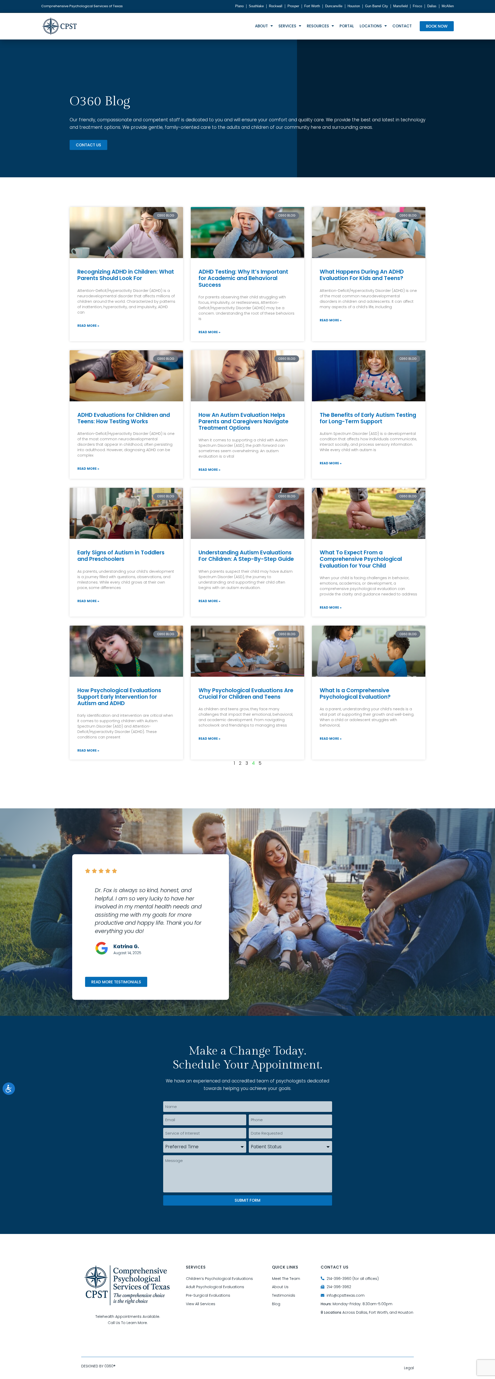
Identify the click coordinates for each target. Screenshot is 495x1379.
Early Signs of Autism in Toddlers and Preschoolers (120, 556)
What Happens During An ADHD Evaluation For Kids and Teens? (362, 275)
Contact (402, 26)
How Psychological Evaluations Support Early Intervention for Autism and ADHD (119, 697)
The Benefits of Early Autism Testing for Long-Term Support (368, 418)
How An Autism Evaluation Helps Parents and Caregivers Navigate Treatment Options (243, 421)
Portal (347, 26)
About (261, 26)
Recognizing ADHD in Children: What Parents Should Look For (125, 275)
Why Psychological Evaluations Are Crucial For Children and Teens (246, 693)
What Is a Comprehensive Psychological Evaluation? (355, 693)
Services (287, 26)
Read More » (88, 325)
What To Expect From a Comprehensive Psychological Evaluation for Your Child (361, 559)
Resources (318, 26)
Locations (371, 26)
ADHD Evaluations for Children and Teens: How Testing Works (123, 418)
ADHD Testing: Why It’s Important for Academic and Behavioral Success (243, 278)
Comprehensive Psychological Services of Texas (82, 6)
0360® (110, 1366)
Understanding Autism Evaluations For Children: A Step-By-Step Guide (246, 556)
